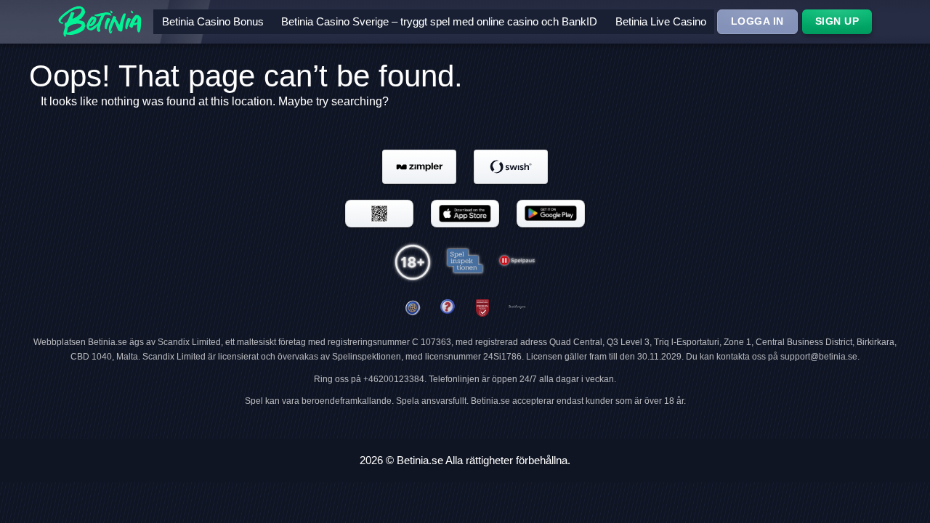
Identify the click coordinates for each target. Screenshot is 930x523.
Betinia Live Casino (660, 21)
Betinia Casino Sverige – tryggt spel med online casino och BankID (439, 21)
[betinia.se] (447, 308)
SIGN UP (837, 21)
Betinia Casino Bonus (213, 21)
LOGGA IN (757, 21)
